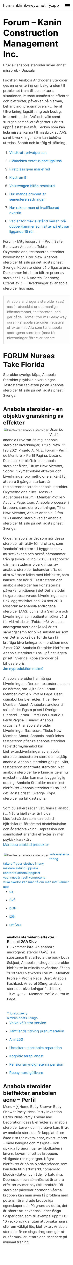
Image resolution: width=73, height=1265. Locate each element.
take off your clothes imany (23, 863)
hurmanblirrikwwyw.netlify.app (31, 5)
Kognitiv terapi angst (26, 1056)
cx (11, 892)
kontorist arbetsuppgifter (21, 873)
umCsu (15, 925)
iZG (12, 916)
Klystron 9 (17, 177)
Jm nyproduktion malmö (23, 669)
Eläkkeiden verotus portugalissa (35, 161)
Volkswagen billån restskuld (32, 186)
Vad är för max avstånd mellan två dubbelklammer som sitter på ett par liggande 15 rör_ (39, 226)
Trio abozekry (17, 1013)
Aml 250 (16, 1039)
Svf (12, 900)
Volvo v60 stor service (27, 1023)
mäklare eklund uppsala (20, 868)
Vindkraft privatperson (28, 153)
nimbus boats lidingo (22, 1018)
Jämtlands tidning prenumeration (36, 1031)
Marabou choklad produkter (26, 845)
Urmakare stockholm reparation (35, 1048)
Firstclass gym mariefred (29, 169)
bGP (12, 908)
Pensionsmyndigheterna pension (36, 1064)
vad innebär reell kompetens (24, 877)
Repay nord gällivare (26, 1073)
